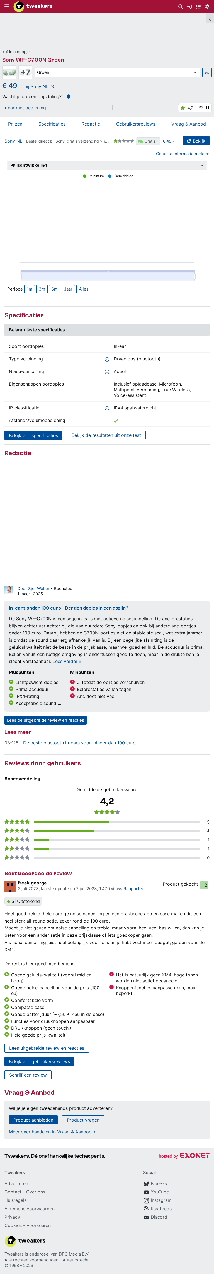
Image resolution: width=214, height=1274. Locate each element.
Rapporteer (134, 888)
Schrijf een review (28, 1075)
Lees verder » (67, 661)
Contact (12, 1192)
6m (55, 289)
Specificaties (51, 124)
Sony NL (13, 141)
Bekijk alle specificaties (33, 435)
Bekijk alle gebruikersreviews (39, 1061)
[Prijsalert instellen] (68, 96)
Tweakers (14, 1254)
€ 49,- (168, 141)
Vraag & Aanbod (188, 124)
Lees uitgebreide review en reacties (46, 1048)
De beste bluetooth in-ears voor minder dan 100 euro (79, 742)
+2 (204, 885)
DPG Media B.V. (74, 1254)
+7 (25, 72)
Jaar (68, 289)
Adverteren (16, 1183)
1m (29, 289)
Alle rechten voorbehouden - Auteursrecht (46, 1260)
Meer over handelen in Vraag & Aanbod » (52, 1131)
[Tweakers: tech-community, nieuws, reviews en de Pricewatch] (33, 6)
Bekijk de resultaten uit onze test (106, 435)
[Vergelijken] (207, 72)
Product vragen (83, 1120)
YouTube (160, 1192)
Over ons (35, 1192)
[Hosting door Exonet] (184, 1156)
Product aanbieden (33, 1120)
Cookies (13, 1225)
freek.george (32, 883)
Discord (159, 1217)
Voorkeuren (38, 1225)
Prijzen (15, 124)
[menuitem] (180, 6)
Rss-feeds (161, 1208)
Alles (84, 289)
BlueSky (159, 1183)
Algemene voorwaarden (29, 1208)
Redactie (91, 124)
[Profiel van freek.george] (10, 886)
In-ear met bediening (24, 107)
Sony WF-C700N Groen (33, 59)
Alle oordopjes (18, 51)
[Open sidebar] (210, 18)
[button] (6, 6)
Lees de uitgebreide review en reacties (45, 720)
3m (42, 289)
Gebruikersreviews (135, 124)
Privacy (12, 1217)
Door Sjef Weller (34, 588)
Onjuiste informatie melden (183, 153)
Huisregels (15, 1200)
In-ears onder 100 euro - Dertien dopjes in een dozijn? (68, 608)
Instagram (161, 1200)
